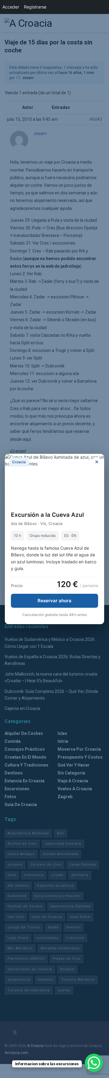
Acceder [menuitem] (10, 6)
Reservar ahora (54, 600)
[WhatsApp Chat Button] (94, 1063)
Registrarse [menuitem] (35, 6)
